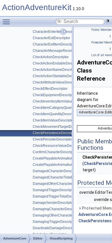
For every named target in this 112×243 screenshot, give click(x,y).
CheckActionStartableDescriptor (58, 76)
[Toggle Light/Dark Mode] (108, 21)
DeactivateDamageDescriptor (56, 228)
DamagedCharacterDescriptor (56, 171)
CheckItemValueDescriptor (53, 120)
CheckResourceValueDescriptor (58, 146)
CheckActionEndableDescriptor (57, 63)
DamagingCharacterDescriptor (57, 209)
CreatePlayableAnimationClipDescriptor (64, 158)
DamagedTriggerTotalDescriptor (58, 196)
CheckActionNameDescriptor (55, 70)
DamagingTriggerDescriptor (54, 222)
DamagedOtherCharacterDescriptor (60, 184)
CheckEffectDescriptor (50, 89)
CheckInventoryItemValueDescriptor (61, 101)
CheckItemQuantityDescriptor (55, 114)
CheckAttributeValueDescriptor (57, 82)
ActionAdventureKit (37, 7)
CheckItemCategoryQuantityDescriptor (63, 108)
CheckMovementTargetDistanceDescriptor (66, 127)
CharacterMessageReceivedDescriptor (63, 51)
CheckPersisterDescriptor (53, 139)
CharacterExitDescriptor (51, 38)
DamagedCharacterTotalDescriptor (60, 177)
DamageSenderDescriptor (53, 203)
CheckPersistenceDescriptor (55, 133)
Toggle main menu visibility (7, 21)
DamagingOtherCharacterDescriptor (61, 215)
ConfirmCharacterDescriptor (55, 152)
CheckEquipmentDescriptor (54, 95)
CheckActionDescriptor (51, 57)
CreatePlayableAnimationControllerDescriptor (69, 165)
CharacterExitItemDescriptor (55, 44)
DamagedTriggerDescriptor (54, 190)
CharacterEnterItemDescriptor (56, 32)
